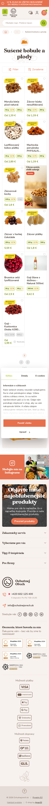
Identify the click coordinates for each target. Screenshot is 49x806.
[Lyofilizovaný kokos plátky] (13, 130)
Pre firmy (8, 563)
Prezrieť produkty (24, 521)
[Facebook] (20, 614)
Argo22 (38, 802)
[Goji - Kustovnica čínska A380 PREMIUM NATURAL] (13, 309)
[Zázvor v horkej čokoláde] (13, 220)
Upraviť (23, 432)
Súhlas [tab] (9, 376)
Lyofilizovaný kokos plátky (11, 146)
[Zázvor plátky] (36, 220)
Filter (16, 69)
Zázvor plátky (34, 234)
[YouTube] (30, 614)
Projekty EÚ (38, 797)
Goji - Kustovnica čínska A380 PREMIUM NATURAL (11, 326)
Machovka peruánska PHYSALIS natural (33, 148)
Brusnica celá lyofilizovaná (12, 279)
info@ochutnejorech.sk (21, 605)
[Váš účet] (37, 12)
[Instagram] (25, 614)
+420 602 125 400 (22, 594)
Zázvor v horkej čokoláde (13, 236)
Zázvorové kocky (10, 193)
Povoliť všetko (24, 423)
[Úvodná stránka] (13, 12)
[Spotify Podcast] (41, 614)
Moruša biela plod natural (11, 103)
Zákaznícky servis (14, 532)
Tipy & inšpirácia (13, 553)
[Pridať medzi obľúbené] (22, 78)
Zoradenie (37, 69)
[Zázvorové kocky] (13, 176)
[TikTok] (36, 614)
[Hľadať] (43, 23)
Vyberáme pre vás (13, 543)
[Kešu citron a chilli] (36, 186)
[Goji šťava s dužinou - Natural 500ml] (36, 263)
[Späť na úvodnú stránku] (5, 32)
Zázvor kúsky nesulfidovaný (35, 103)
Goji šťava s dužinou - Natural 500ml (35, 280)
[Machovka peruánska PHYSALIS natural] (36, 130)
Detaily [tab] (24, 376)
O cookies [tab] (40, 376)
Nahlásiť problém (14, 802)
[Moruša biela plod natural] (13, 87)
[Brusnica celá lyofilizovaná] (13, 263)
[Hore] (24, 791)
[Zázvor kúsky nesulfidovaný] (36, 87)
